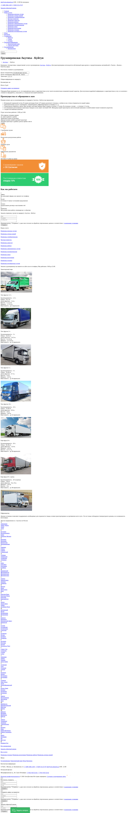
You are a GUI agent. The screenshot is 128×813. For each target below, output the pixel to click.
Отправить (4, 225)
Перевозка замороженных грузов (17, 23)
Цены (6, 33)
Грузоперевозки (9, 47)
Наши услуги (8, 12)
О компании (7, 36)
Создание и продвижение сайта (56, 776)
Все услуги (4, 752)
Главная (6, 11)
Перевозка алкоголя (13, 20)
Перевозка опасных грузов (16, 14)
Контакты (7, 34)
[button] (20, 810)
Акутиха (42, 65)
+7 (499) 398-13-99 (6, 5)
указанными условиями (71, 223)
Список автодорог (13, 45)
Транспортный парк (14, 44)
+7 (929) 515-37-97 (17, 5)
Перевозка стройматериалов (16, 17)
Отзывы (10, 41)
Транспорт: (4, 76)
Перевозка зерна (12, 26)
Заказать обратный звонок (8, 8)
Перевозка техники (13, 30)
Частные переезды (13, 19)
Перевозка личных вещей (15, 15)
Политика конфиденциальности (10, 776)
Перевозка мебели (13, 22)
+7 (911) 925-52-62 (43, 772)
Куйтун (48, 65)
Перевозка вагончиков (14, 28)
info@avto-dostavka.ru (7, 2)
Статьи (10, 39)
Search (3, 53)
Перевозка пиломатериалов (16, 25)
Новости (10, 37)
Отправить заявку (10, 88)
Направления (12, 48)
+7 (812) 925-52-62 (32, 772)
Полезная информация (11, 42)
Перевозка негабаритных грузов (17, 31)
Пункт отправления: (7, 72)
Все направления (6, 746)
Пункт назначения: (6, 74)
